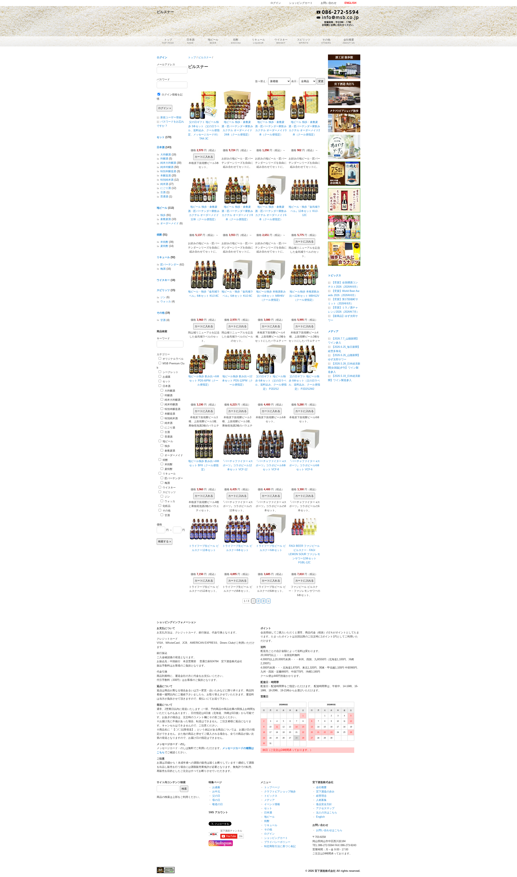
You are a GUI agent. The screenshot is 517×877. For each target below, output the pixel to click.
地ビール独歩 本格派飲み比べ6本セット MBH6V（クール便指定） (271, 295)
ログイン (162, 57)
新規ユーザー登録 (170, 117)
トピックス (334, 275)
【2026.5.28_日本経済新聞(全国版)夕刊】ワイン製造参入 (344, 367)
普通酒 (164, 196)
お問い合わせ (328, 2)
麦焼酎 (164, 245)
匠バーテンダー (169, 264)
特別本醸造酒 (168, 171)
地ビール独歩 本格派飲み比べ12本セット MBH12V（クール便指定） (304, 295)
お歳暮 (166, 376)
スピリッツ (163, 290)
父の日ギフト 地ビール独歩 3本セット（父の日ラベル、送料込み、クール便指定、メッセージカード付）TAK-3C (204, 130)
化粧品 (166, 505)
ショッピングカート (276, 837)
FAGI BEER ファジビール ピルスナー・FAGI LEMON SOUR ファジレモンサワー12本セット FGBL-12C (304, 554)
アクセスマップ (325, 808)
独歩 (163, 215)
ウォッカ (165, 301)
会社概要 (321, 787)
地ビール (162, 207)
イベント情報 (272, 804)
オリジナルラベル (173, 358)
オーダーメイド (169, 223)
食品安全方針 (324, 804)
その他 (161, 312)
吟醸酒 (164, 158)
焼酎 (159, 234)
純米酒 (164, 183)
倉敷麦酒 (165, 219)
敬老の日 (217, 804)
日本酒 (161, 147)
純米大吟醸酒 (168, 162)
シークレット (170, 372)
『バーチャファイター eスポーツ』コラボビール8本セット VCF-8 (270, 465)
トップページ (272, 787)
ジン (163, 297)
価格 (159, 524)
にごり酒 (165, 188)
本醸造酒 (165, 175)
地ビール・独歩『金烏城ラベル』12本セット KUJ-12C (304, 211)
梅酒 (163, 268)
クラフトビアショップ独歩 (280, 791)
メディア (333, 331)
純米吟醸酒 (166, 167)
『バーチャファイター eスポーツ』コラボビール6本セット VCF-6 (304, 465)
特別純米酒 (166, 179)
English (320, 816)
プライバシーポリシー (277, 841)
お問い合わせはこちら (329, 830)
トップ (192, 57)
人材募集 (321, 800)
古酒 (163, 192)
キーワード (163, 338)
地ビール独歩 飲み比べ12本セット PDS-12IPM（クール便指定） (237, 380)
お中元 (216, 791)
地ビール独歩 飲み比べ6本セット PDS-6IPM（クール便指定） (203, 380)
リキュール (163, 257)
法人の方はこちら (326, 812)
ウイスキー (163, 280)
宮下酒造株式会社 (325, 870)
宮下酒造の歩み (325, 791)
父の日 (216, 795)
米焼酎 (164, 241)
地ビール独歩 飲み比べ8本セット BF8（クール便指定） (203, 465)
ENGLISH (350, 2)
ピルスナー (204, 57)
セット (161, 137)
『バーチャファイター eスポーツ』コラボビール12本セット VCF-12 (237, 465)
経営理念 (321, 795)
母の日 (216, 800)
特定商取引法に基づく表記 (280, 846)
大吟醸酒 (165, 154)
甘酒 (163, 320)
